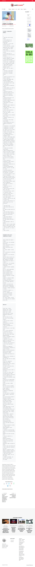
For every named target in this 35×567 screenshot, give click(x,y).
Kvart (18, 9)
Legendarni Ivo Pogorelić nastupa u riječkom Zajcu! (13, 495)
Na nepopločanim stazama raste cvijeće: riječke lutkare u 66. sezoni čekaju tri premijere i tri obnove (21, 553)
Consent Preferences (29, 565)
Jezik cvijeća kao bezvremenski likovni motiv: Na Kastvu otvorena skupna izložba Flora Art (22, 548)
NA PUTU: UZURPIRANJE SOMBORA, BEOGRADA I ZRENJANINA (5, 530)
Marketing (12, 541)
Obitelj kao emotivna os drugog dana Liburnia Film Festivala (22, 543)
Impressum (12, 540)
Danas (22, 9)
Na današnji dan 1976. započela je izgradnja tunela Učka (21, 559)
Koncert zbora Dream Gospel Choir (13, 529)
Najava (13, 525)
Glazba (11, 525)
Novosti (13, 9)
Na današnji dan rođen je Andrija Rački (21, 529)
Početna (10, 9)
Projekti (25, 9)
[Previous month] (27, 14)
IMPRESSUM (4, 0)
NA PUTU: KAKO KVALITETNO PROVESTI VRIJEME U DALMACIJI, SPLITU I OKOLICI (5, 497)
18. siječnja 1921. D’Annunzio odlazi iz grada (29, 530)
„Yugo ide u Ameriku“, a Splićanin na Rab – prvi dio (22, 539)
